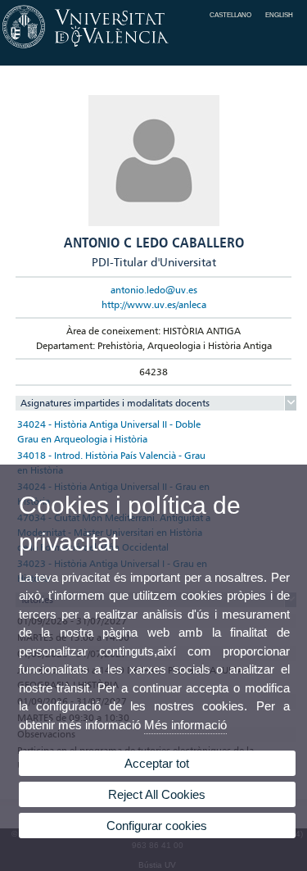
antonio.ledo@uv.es (154, 290)
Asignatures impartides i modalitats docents (115, 403)
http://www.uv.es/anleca (154, 304)
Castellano (230, 15)
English (279, 15)
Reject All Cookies (156, 794)
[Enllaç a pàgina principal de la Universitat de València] (153, 48)
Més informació (185, 725)
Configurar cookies (156, 825)
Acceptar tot (156, 763)
